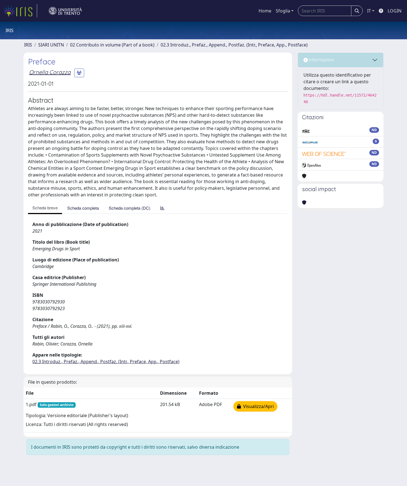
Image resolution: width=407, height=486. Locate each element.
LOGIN (394, 11)
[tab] (162, 207)
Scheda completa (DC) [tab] (129, 208)
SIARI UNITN (51, 45)
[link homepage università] (65, 10)
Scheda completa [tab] (83, 208)
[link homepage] (20, 10)
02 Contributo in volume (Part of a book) (112, 45)
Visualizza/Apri (257, 406)
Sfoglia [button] (283, 11)
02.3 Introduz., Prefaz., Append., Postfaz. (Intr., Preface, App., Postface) (234, 45)
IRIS (28, 45)
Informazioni (321, 60)
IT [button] (369, 11)
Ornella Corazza (50, 72)
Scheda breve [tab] (45, 207)
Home (265, 11)
